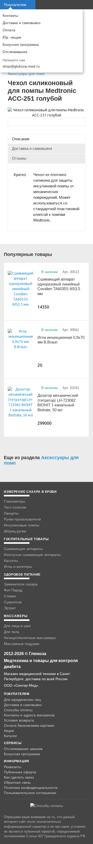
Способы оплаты (18, 710)
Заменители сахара (20, 584)
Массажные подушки (21, 644)
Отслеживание (15, 52)
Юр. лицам (12, 37)
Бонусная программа (21, 44)
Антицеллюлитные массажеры (30, 638)
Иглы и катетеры (18, 566)
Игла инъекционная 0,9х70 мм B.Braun (60, 339)
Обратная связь (17, 782)
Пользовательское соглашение (30, 793)
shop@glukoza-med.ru (21, 66)
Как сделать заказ (19, 777)
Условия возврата (19, 720)
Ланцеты (11, 513)
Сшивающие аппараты (23, 549)
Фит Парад (13, 590)
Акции (9, 731)
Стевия (10, 596)
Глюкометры (14, 501)
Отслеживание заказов (23, 749)
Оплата (9, 30)
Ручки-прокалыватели (22, 519)
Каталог (10, 736)
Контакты (10, 15)
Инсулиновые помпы (21, 525)
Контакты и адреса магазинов (29, 715)
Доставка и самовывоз (21, 23)
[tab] (46, 139)
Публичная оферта (20, 772)
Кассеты (11, 561)
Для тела (11, 632)
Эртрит (10, 608)
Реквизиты (12, 767)
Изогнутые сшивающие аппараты (32, 555)
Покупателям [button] (15, 5)
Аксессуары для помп (26, 74)
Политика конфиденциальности (31, 788)
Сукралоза (13, 602)
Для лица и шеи (17, 626)
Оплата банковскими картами (29, 725)
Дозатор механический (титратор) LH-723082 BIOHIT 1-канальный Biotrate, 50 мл (57, 402)
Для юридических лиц (22, 700)
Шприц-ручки (15, 531)
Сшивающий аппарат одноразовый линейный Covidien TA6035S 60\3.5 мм (58, 286)
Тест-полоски (15, 507)
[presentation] (46, 138)
